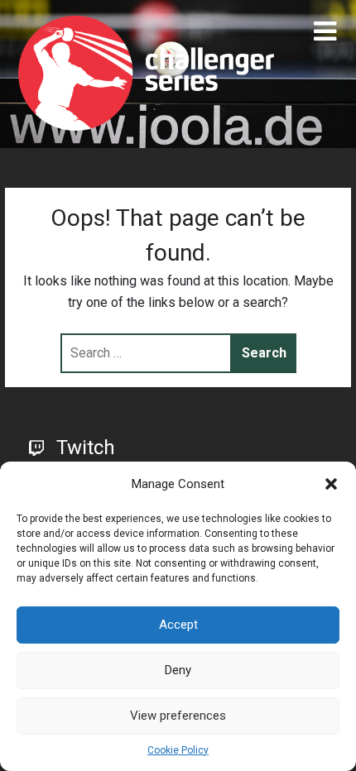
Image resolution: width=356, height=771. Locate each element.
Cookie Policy (178, 750)
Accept (178, 624)
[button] (331, 484)
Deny (178, 670)
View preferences (178, 715)
